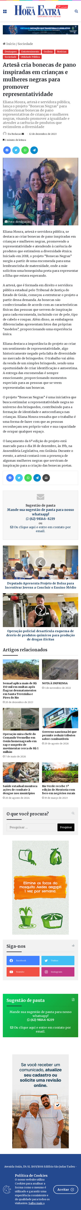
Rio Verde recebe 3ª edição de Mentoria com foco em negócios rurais (58, 789)
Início (10, 44)
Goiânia (48, 51)
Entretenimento (30, 51)
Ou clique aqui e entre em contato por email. (42, 529)
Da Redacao (14, 134)
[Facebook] (7, 150)
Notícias (61, 51)
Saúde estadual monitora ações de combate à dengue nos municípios (20, 789)
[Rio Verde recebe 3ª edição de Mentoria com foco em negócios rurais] (60, 772)
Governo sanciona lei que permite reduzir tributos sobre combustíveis (59, 735)
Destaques (11, 51)
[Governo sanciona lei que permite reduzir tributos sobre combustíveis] (60, 718)
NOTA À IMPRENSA (55, 683)
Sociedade (25, 44)
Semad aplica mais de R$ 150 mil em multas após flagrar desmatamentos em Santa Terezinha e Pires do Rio (20, 690)
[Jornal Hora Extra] (40, 11)
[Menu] (5, 12)
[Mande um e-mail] (23, 134)
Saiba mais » (36, 1203)
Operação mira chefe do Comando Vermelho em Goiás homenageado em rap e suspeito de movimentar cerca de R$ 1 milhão (20, 743)
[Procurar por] (76, 12)
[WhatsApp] (25, 150)
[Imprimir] (46, 478)
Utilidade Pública (30, 56)
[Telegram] (34, 150)
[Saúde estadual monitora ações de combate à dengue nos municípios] (21, 772)
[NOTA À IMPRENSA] (60, 669)
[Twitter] (16, 150)
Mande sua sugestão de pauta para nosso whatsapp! (40, 514)
